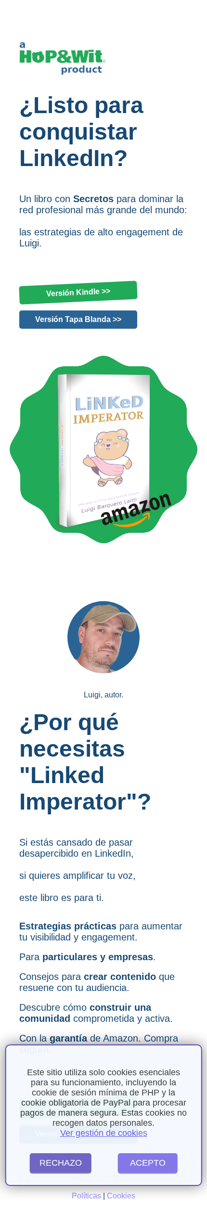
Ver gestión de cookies (103, 1133)
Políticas (86, 1196)
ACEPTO (148, 1163)
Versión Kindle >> (78, 292)
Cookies (121, 1196)
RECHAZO (60, 1163)
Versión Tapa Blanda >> (78, 319)
